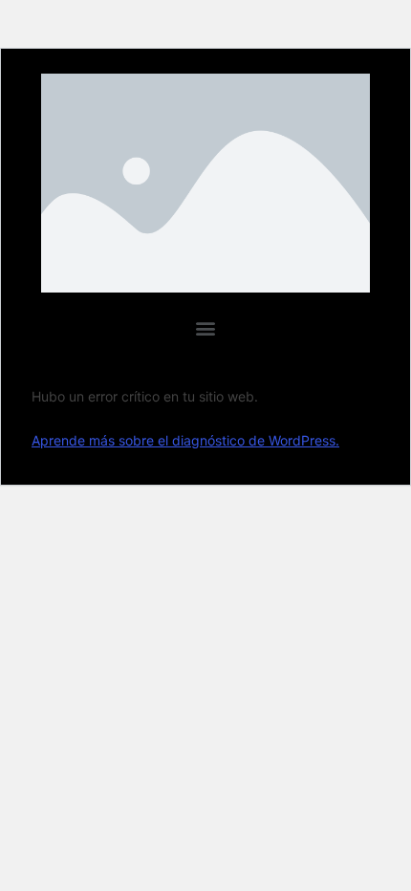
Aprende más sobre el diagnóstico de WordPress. (185, 440)
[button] (206, 327)
